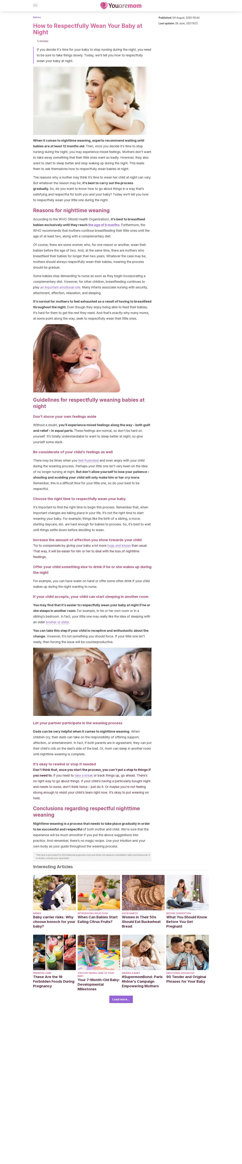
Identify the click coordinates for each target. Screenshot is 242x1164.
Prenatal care (42, 973)
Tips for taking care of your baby (96, 974)
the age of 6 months (103, 225)
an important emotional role (60, 287)
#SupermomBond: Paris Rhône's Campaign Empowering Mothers (142, 981)
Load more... (121, 999)
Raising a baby (131, 973)
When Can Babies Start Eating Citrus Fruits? (98, 919)
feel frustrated (88, 460)
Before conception (178, 913)
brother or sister (57, 622)
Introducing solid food (93, 913)
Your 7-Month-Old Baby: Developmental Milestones (99, 984)
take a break (84, 775)
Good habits (130, 913)
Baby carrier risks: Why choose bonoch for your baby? (54, 921)
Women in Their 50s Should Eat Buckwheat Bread (141, 921)
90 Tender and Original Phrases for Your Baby (186, 979)
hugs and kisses (119, 545)
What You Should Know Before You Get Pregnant (186, 921)
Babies (37, 17)
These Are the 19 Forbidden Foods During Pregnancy (53, 981)
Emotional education (180, 973)
